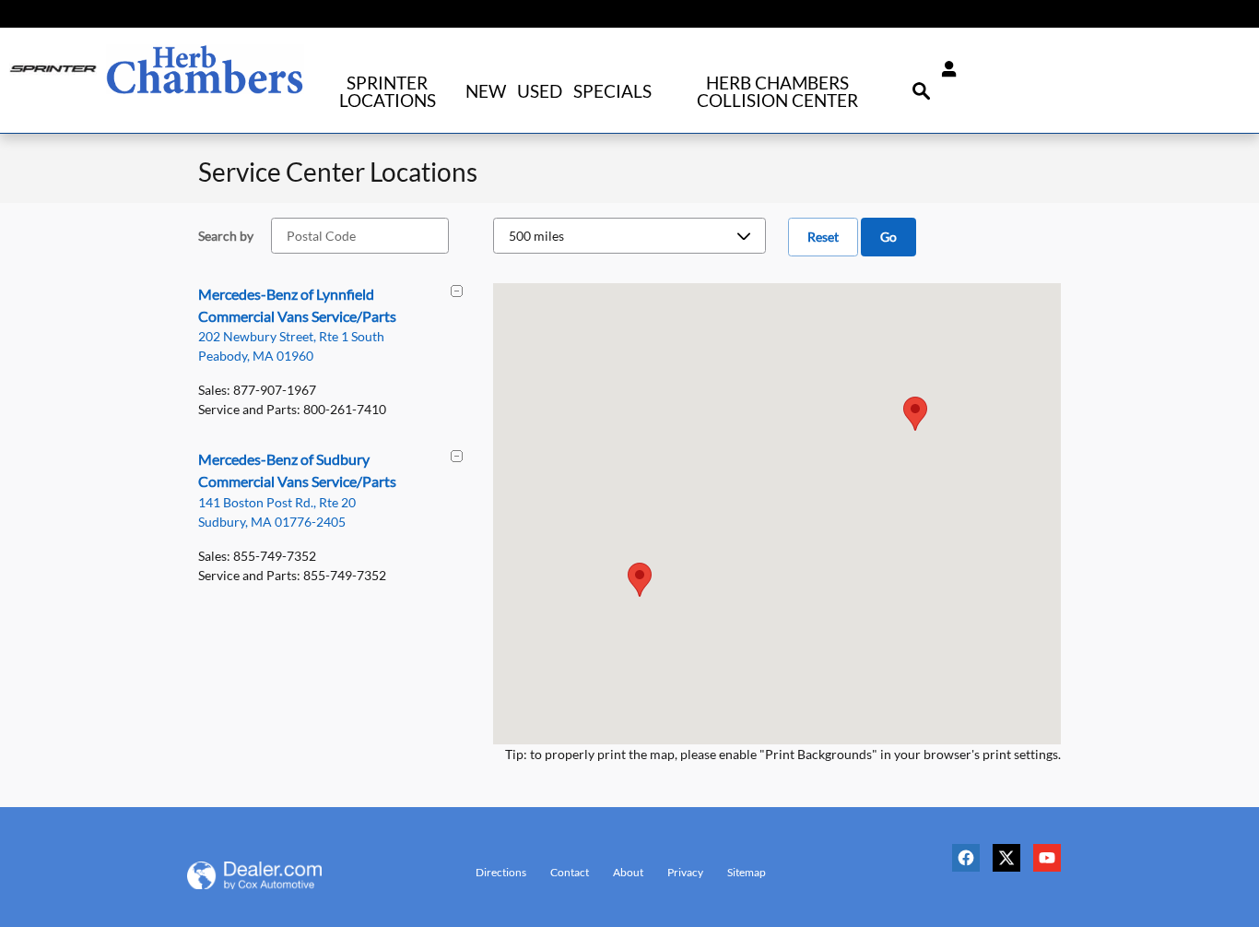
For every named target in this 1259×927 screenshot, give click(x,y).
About (628, 872)
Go (888, 236)
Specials (612, 90)
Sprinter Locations (387, 91)
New (485, 90)
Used (539, 90)
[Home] (53, 70)
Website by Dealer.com (277, 875)
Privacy (685, 872)
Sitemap (746, 872)
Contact (569, 872)
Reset (823, 236)
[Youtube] (1051, 864)
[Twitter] (1011, 864)
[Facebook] (970, 864)
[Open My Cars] (944, 69)
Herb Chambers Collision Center (777, 91)
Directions (501, 872)
